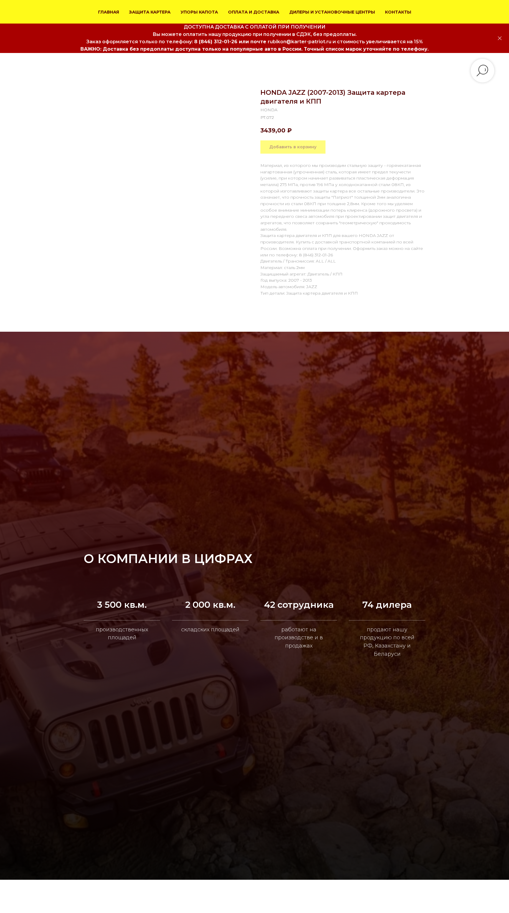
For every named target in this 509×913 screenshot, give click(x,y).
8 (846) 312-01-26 (215, 41)
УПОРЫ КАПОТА (199, 12)
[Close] (499, 38)
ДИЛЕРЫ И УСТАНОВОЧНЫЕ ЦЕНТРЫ (332, 12)
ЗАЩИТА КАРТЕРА (150, 12)
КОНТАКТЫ (398, 12)
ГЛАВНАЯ (108, 12)
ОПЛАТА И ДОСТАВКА (253, 12)
